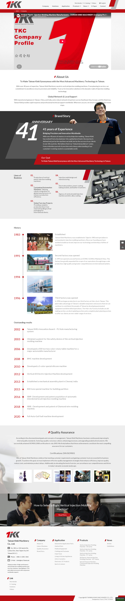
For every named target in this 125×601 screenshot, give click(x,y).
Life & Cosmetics (60, 559)
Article (109, 543)
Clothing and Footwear (62, 551)
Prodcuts (76, 6)
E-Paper (94, 6)
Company (45, 6)
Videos (94, 3)
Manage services (120, 598)
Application (66, 6)
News (85, 6)
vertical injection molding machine (17, 566)
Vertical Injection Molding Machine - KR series (88, 545)
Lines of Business (42, 546)
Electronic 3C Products (62, 561)
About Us (40, 543)
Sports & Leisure (60, 564)
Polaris (101, 599)
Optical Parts (59, 546)
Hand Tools (58, 554)
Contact (103, 6)
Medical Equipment (61, 549)
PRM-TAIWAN (109, 599)
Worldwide (78, 3)
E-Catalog (87, 3)
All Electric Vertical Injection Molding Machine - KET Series (89, 558)
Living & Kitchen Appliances (63, 556)
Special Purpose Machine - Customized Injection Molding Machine (89, 563)
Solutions (55, 6)
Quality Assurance (42, 549)
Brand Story (40, 551)
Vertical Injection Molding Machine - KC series (88, 550)
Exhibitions (110, 546)
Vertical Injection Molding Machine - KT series (88, 554)
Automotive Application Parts (64, 543)
